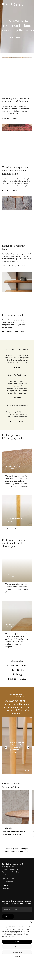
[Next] (28, 747)
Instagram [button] (6, 885)
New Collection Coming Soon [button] (13, 332)
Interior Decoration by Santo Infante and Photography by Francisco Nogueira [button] (16, 747)
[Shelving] (17, 674)
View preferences (17, 952)
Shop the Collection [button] (9, 118)
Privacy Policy (17, 956)
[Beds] (24, 665)
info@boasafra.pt (8, 881)
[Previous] (6, 747)
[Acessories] (12, 665)
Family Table (10, 469)
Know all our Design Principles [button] (13, 266)
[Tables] (23, 678)
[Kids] (11, 670)
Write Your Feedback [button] (17, 421)
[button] (31, 922)
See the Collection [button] (17, 37)
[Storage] (12, 678)
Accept (17, 941)
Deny (17, 947)
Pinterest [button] (5, 888)
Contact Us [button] (17, 398)
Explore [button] (17, 367)
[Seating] (21, 670)
